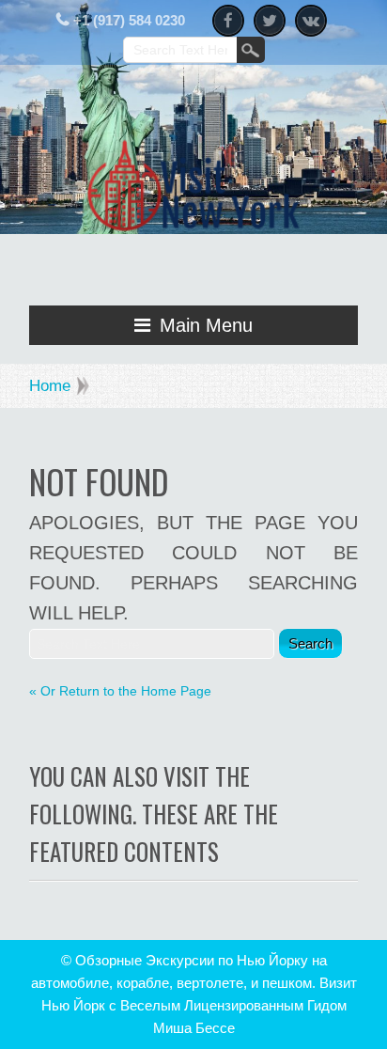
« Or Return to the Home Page (120, 690)
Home (49, 386)
